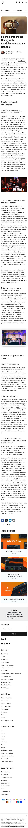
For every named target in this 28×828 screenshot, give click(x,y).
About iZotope (4, 654)
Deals (2, 715)
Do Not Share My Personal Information (11, 673)
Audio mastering (17, 10)
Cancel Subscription (6, 685)
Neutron (3, 736)
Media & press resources (7, 665)
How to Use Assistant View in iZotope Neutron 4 (14, 575)
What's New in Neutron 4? (14, 551)
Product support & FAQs (7, 720)
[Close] (26, 816)
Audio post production (6, 777)
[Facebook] (2, 644)
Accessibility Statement (7, 679)
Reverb (3, 789)
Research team (5, 662)
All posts (7, 10)
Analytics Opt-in (5, 687)
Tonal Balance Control (6, 750)
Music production (5, 786)
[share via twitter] (6, 520)
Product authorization (6, 698)
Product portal (4, 709)
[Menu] (26, 2)
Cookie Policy (21, 826)
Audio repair (4, 780)
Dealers (3, 717)
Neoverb (3, 747)
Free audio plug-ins (6, 703)
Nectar (2, 739)
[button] (2, 10)
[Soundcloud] (9, 644)
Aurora (3, 744)
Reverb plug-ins (5, 759)
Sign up (14, 633)
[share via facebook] (2, 520)
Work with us (4, 659)
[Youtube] (7, 644)
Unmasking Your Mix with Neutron (14, 599)
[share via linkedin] (10, 520)
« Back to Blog (6, 524)
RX (2, 730)
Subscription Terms (6, 682)
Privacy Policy (14, 826)
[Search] (16, 2)
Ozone (2, 733)
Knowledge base (5, 700)
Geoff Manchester (10, 51)
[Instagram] (4, 644)
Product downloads (6, 706)
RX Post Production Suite (7, 756)
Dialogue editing (5, 783)
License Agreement (6, 676)
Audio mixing (19, 51)
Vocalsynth (4, 742)
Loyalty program (5, 712)
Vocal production (5, 791)
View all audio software (7, 761)
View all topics (4, 794)
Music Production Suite (7, 753)
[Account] (19, 2)
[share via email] (13, 520)
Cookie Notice (4, 671)
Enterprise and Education (7, 668)
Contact (3, 656)
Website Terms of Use (6, 826)
